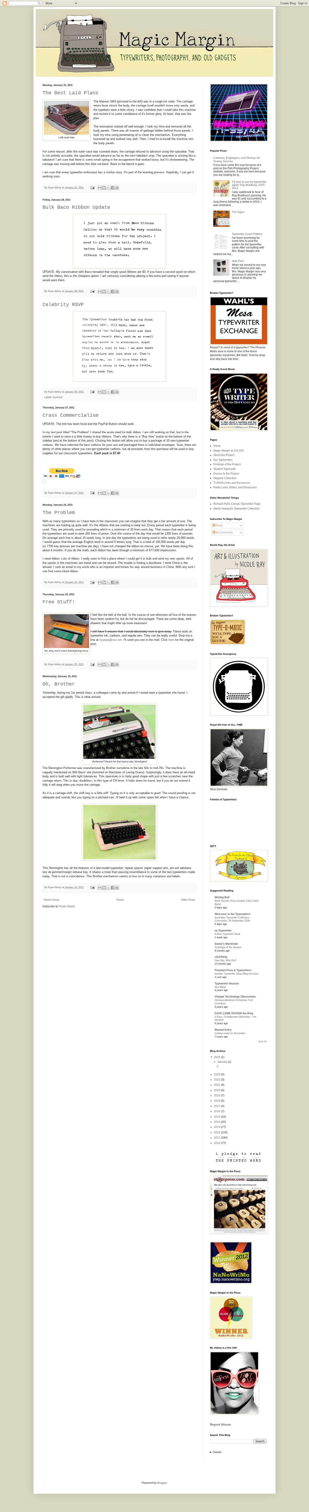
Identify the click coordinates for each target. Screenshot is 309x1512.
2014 (217, 1121)
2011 (217, 1137)
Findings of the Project (227, 464)
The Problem (59, 513)
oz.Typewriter (223, 930)
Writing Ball (222, 897)
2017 (217, 1106)
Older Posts (188, 899)
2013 (217, 1127)
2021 (217, 1084)
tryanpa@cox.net (110, 639)
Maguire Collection (225, 478)
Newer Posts (51, 899)
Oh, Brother (59, 684)
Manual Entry (223, 1029)
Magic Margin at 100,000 (228, 450)
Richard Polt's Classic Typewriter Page (237, 503)
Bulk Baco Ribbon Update (76, 207)
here (171, 639)
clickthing (221, 957)
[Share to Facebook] (112, 187)
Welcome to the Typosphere (232, 914)
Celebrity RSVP (63, 305)
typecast (57, 397)
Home (120, 899)
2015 (217, 1116)
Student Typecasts (224, 468)
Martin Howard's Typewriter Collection (236, 508)
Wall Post (237, 261)
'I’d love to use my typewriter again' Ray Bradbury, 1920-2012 (249, 185)
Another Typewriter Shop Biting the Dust (236, 973)
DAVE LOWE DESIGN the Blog (234, 1013)
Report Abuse (220, 1424)
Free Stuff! (59, 602)
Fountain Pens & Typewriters (233, 970)
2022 (217, 1079)
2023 (217, 1074)
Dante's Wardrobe (226, 943)
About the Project (223, 455)
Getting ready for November (230, 1033)
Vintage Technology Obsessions (235, 996)
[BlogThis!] (104, 187)
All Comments (224, 532)
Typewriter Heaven (227, 983)
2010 (217, 1143)
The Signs (238, 212)
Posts (219, 525)
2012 (217, 1132)
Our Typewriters (223, 459)
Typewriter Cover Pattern (247, 234)
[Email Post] (92, 187)
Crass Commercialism (70, 415)
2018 (217, 1100)
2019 (217, 1095)
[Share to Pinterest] (117, 187)
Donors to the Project (226, 473)
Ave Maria (220, 987)
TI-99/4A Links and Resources (231, 482)
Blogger (162, 1482)
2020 (217, 1090)
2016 (217, 1111)
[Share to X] (108, 187)
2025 (217, 1057)
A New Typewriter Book (227, 934)
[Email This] (99, 187)
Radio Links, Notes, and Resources (235, 487)
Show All (262, 1041)
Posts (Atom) (67, 906)
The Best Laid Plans (70, 93)
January (222, 1061)
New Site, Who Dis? (225, 960)
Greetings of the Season (228, 947)
